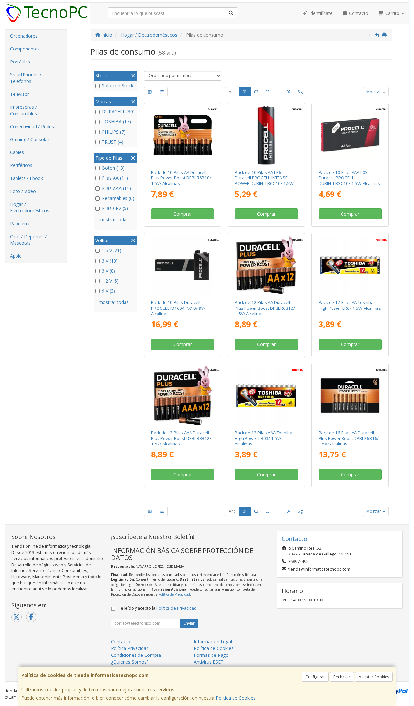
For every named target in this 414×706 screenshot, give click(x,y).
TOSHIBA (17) (116, 121)
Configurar (315, 676)
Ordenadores (24, 36)
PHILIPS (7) (113, 132)
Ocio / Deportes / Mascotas (28, 239)
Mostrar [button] (374, 92)
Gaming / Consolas (30, 139)
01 (245, 92)
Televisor (19, 94)
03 (267, 92)
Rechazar (341, 676)
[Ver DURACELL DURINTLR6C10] (266, 135)
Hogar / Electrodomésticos (29, 207)
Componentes (25, 49)
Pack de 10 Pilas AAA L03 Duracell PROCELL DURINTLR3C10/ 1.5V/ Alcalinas (349, 177)
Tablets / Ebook (26, 178)
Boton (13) (113, 168)
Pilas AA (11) (115, 178)
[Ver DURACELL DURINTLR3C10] (350, 135)
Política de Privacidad (174, 594)
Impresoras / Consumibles (23, 110)
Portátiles (20, 62)
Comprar (182, 214)
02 (256, 92)
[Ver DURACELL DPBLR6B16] (350, 395)
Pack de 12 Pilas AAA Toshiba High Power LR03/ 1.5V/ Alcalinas (263, 438)
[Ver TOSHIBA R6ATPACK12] (350, 265)
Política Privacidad (130, 648)
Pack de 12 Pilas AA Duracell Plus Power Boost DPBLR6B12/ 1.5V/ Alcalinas (265, 308)
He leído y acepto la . (158, 608)
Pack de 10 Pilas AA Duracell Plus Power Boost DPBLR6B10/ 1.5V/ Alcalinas (181, 177)
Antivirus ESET (208, 662)
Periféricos (21, 165)
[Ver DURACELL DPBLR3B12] (183, 395)
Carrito (392, 13)
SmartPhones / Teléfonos (25, 78)
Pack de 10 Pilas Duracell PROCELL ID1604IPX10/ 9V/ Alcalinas (178, 308)
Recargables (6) (118, 198)
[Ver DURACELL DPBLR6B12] (266, 265)
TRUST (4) (112, 142)
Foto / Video (23, 191)
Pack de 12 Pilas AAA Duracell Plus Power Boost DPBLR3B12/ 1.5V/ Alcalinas (181, 438)
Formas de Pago (211, 655)
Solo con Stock (117, 86)
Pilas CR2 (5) (115, 208)
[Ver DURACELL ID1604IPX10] (183, 265)
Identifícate (320, 13)
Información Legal (213, 641)
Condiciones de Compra (136, 655)
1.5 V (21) (111, 250)
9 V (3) (108, 291)
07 (288, 92)
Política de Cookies (236, 698)
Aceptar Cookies (374, 676)
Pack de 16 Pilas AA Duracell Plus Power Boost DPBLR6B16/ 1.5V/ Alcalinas (349, 438)
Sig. (301, 92)
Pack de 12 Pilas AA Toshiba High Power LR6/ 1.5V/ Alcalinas (350, 305)
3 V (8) (108, 271)
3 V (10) (110, 261)
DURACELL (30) (118, 111)
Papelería (19, 223)
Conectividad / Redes (32, 126)
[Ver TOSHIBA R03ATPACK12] (266, 395)
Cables (17, 152)
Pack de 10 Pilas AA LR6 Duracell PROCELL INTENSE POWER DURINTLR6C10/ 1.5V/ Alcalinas (264, 180)
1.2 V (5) (110, 281)
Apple (16, 256)
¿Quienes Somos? (129, 662)
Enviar (189, 623)
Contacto (358, 13)
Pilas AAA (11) (116, 188)
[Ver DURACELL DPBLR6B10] (183, 135)
